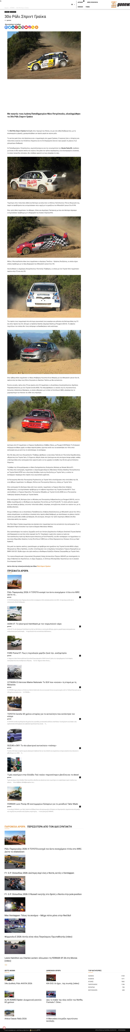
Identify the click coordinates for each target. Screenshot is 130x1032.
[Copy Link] (33, 27)
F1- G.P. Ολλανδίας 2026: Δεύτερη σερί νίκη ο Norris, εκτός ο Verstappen (39, 873)
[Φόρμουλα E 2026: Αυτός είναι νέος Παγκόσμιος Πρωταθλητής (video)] (44, 926)
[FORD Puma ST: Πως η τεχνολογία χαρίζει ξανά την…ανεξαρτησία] (44, 643)
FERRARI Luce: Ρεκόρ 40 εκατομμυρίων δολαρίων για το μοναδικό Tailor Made (42, 804)
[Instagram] (29, 27)
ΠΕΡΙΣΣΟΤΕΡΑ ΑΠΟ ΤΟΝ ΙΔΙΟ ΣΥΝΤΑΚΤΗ (49, 826)
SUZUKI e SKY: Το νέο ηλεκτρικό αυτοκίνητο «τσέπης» (31, 745)
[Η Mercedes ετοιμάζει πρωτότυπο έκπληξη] (65, 1013)
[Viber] (23, 27)
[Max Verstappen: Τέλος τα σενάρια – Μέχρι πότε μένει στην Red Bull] (44, 904)
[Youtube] (26, 27)
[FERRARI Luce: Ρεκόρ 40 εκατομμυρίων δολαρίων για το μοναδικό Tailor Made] (44, 794)
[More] (37, 27)
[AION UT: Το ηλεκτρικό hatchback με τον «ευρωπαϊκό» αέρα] (44, 613)
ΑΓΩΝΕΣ (7, 12)
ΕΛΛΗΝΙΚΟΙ (13, 12)
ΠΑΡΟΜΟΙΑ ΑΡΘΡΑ (15, 826)
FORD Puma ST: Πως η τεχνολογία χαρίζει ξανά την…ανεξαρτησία (37, 653)
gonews (9, 20)
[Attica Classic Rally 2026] (23, 1013)
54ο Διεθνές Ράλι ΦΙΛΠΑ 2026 (18, 983)
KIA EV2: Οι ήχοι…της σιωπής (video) (62, 983)
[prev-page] (5, 965)
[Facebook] (6, 27)
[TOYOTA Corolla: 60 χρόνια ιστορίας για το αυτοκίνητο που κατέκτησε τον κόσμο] (44, 704)
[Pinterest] (16, 27)
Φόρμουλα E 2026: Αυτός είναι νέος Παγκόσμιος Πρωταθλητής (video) (38, 937)
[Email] (19, 27)
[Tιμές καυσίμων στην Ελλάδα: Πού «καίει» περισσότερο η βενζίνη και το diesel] (44, 764)
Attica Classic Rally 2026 (16, 1018)
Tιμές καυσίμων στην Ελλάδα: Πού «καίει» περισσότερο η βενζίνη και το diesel (43, 775)
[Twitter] (9, 27)
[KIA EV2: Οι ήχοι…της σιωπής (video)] (65, 977)
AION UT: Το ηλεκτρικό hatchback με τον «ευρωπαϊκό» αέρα (34, 624)
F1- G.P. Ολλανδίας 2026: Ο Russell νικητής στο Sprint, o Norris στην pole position (43, 894)
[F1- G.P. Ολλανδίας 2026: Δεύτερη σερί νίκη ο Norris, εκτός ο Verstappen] (44, 862)
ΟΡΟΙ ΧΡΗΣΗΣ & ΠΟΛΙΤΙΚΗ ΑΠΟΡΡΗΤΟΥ (105, 1030)
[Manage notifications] (4, 1027)
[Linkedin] (13, 27)
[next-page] (6, 965)
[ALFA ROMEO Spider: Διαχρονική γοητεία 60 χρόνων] (23, 994)
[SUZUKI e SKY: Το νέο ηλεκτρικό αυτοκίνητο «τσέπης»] (44, 735)
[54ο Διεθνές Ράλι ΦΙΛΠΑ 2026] (23, 977)
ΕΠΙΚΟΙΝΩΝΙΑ (121, 1030)
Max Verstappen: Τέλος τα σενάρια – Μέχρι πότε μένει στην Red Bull (38, 915)
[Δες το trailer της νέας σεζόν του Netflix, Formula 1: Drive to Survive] (65, 994)
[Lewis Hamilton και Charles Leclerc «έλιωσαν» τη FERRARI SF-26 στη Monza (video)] (44, 947)
